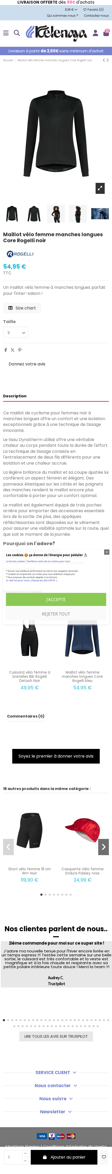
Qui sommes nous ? (63, 16)
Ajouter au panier (68, 1157)
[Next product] (107, 60)
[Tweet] (12, 350)
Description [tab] (15, 396)
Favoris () (95, 10)
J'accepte (56, 599)
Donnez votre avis (27, 364)
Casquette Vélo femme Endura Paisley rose (82, 871)
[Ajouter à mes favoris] (104, 1157)
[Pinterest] (19, 350)
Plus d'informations (23, 586)
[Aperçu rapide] (33, 666)
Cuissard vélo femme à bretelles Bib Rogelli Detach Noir (29, 676)
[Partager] (5, 350)
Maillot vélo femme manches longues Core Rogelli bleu (82, 676)
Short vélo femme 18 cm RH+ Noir (29, 871)
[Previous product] (104, 60)
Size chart (25, 308)
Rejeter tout (56, 614)
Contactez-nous (96, 16)
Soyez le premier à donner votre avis (56, 756)
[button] (41, 895)
